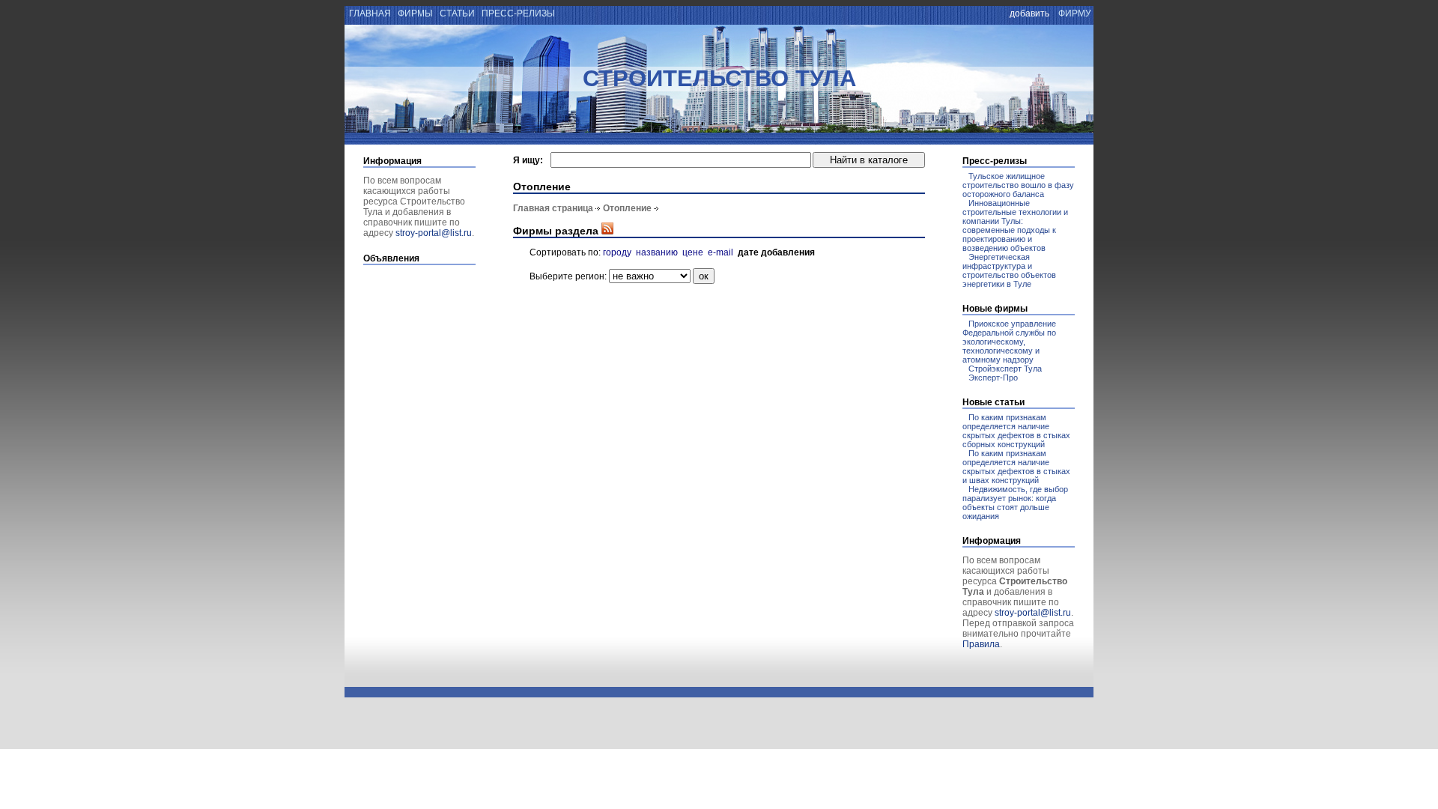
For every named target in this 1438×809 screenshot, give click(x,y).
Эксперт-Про (993, 377)
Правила (981, 644)
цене (692, 252)
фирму (1074, 13)
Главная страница (553, 208)
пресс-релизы (518, 13)
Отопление (627, 208)
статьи (457, 13)
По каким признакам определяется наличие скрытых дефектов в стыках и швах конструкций (1016, 467)
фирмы (415, 13)
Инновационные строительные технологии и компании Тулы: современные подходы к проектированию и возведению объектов (1015, 225)
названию (657, 252)
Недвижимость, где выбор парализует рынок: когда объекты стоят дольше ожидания (1015, 503)
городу (617, 252)
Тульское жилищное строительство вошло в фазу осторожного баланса (1018, 185)
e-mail (720, 252)
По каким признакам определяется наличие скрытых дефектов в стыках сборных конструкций (1016, 431)
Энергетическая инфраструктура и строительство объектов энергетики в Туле (1009, 270)
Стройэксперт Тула (1005, 368)
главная (369, 13)
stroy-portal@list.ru (433, 233)
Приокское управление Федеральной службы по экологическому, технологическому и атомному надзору (1009, 341)
